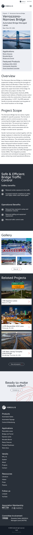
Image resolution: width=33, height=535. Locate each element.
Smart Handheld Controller (11, 68)
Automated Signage (8, 419)
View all (16, 269)
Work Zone (5, 448)
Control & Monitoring (8, 422)
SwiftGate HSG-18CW (10, 64)
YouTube (4, 496)
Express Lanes (6, 437)
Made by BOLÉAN (16, 532)
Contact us (16, 390)
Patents (4, 485)
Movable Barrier (8, 56)
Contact (4, 468)
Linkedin (4, 494)
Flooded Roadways (8, 445)
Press (4, 482)
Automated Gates (7, 416)
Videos (4, 479)
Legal (16, 530)
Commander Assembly (10, 66)
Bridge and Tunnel (8, 58)
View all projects (16, 364)
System (4, 459)
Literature (5, 476)
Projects (5, 13)
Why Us (4, 456)
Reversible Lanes (7, 431)
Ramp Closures (7, 54)
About (4, 462)
